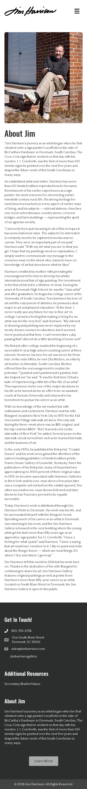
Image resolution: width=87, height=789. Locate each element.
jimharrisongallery (23, 656)
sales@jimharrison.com (28, 649)
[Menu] (77, 11)
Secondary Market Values (22, 684)
